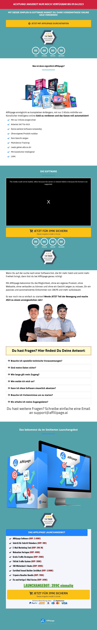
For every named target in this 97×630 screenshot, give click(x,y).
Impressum (44, 623)
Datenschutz (52, 623)
